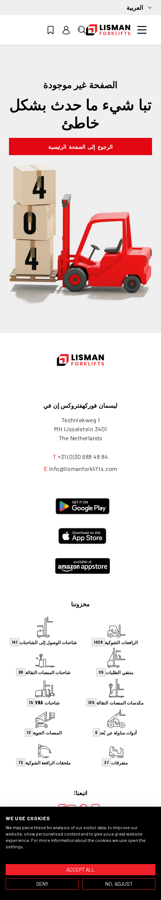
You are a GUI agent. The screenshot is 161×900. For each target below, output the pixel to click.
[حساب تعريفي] (66, 30)
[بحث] (82, 30)
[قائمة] (142, 30)
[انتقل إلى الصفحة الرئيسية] (108, 30)
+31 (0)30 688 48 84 (83, 456)
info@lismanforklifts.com (83, 468)
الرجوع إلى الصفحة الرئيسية (80, 146)
